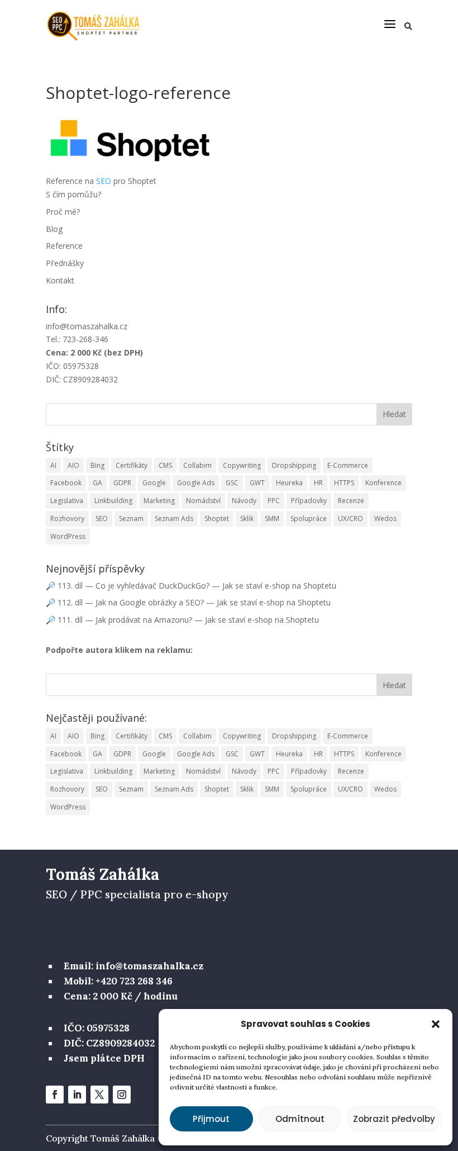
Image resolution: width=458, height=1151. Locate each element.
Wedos (385, 518)
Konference (383, 482)
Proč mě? (63, 211)
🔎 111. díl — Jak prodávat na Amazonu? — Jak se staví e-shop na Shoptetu (182, 619)
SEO (103, 181)
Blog (54, 229)
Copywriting (242, 465)
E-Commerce (347, 465)
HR (318, 482)
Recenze (351, 500)
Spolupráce (308, 518)
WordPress (67, 536)
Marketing (159, 500)
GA (97, 482)
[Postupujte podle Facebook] (55, 1094)
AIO (73, 465)
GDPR (122, 482)
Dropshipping (294, 465)
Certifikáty (131, 465)
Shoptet (216, 518)
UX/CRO (350, 518)
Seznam (131, 518)
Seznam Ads (174, 518)
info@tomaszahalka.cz (86, 326)
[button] (435, 1024)
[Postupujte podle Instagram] (122, 1094)
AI (53, 465)
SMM (272, 518)
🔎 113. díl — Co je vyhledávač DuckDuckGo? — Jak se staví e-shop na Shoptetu (191, 585)
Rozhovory (67, 518)
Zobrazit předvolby (394, 1119)
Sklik (247, 518)
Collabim (197, 465)
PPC (274, 500)
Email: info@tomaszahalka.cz (133, 966)
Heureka (289, 482)
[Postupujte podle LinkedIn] (77, 1094)
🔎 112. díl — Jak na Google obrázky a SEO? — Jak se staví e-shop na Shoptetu (188, 602)
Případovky (309, 500)
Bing (97, 465)
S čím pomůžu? (73, 194)
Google (154, 482)
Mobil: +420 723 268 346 (118, 981)
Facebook (66, 482)
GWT (257, 482)
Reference (64, 245)
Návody (244, 500)
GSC (232, 482)
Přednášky (65, 263)
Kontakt (60, 280)
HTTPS (344, 482)
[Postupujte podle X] (99, 1094)
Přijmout (211, 1119)
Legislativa (66, 500)
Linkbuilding (113, 500)
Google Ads (195, 482)
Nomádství (203, 500)
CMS (165, 465)
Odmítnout (300, 1119)
